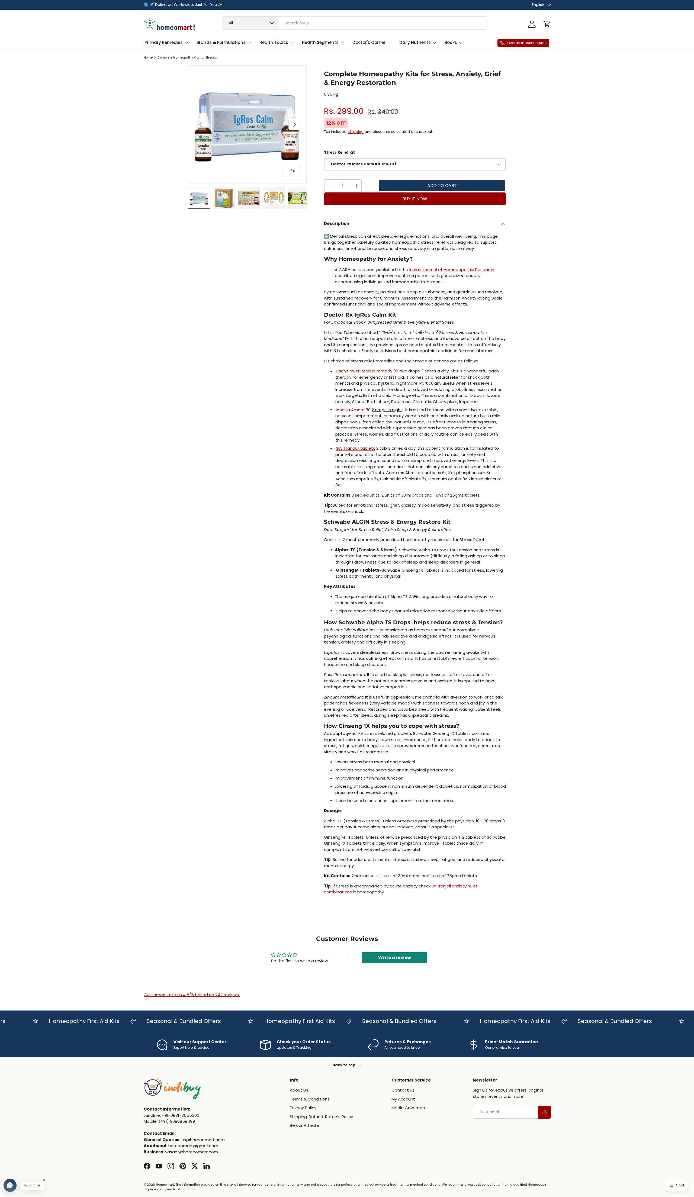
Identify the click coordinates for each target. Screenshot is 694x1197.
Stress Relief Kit (339, 152)
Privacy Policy (303, 1108)
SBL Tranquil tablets (355, 448)
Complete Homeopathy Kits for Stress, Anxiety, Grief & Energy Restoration (188, 57)
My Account (403, 1099)
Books (451, 42)
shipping (356, 131)
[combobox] (354, 23)
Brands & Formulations (221, 42)
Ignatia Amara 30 (353, 410)
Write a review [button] (394, 957)
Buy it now (414, 199)
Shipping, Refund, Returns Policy (321, 1116)
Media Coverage (408, 1108)
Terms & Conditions (310, 1099)
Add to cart (442, 185)
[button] (547, 24)
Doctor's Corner (368, 42)
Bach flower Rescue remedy (364, 371)
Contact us (403, 1090)
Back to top (344, 1065)
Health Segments (320, 42)
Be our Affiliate (304, 1125)
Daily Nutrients (415, 42)
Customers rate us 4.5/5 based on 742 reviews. (192, 995)
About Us (299, 1090)
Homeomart (165, 1184)
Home (148, 57)
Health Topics (273, 42)
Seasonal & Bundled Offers (164, 1021)
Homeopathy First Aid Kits (64, 1021)
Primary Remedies (163, 42)
